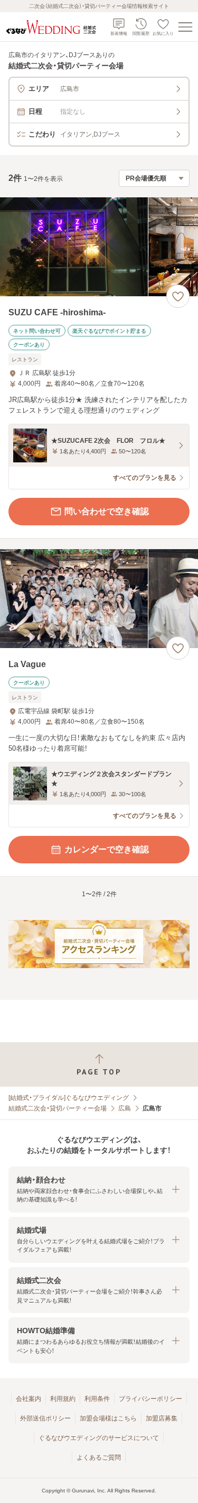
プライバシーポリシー (150, 1398)
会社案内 (28, 1398)
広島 (124, 1108)
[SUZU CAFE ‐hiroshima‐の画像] (99, 246)
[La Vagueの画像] (99, 598)
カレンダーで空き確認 (106, 849)
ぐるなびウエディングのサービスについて (99, 1438)
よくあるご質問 (99, 1457)
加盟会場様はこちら (108, 1418)
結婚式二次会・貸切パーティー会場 (57, 1108)
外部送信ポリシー (45, 1418)
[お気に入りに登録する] (178, 296)
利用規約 (63, 1398)
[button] (99, 1190)
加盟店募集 (161, 1418)
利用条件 (97, 1398)
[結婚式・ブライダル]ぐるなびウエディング (68, 1097)
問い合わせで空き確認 (106, 511)
